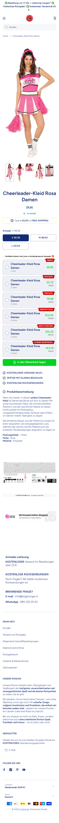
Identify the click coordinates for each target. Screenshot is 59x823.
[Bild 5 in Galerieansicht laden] (49, 170)
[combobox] (29, 27)
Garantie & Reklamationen (16, 661)
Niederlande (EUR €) (15, 787)
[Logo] (29, 18)
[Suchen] (5, 27)
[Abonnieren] (52, 750)
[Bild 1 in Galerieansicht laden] (9, 172)
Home (5, 36)
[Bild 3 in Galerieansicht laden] (29, 167)
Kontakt (7, 628)
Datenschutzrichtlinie (13, 647)
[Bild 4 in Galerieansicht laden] (39, 171)
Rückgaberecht (10, 654)
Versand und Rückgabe (14, 634)
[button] (55, 18)
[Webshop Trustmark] (29, 516)
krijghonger (24, 809)
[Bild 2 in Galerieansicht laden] (19, 173)
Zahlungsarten (10, 667)
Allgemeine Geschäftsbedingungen (21, 641)
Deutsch (9, 797)
